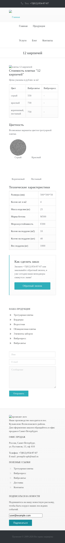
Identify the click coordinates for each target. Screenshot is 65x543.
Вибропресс (20, 338)
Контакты (47, 40)
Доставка (18, 482)
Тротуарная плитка (23, 315)
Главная (23, 26)
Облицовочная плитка (25, 329)
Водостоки (19, 324)
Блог (34, 40)
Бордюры (18, 319)
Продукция (39, 26)
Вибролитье (20, 343)
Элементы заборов (23, 333)
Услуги (23, 40)
